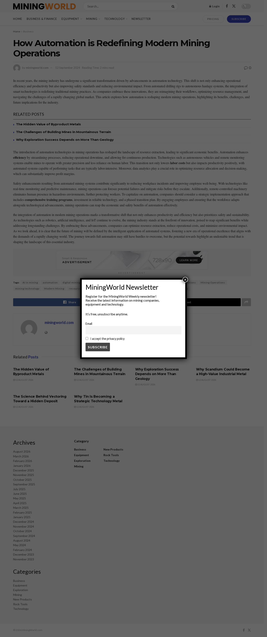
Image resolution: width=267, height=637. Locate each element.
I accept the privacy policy (107, 338)
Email (89, 323)
